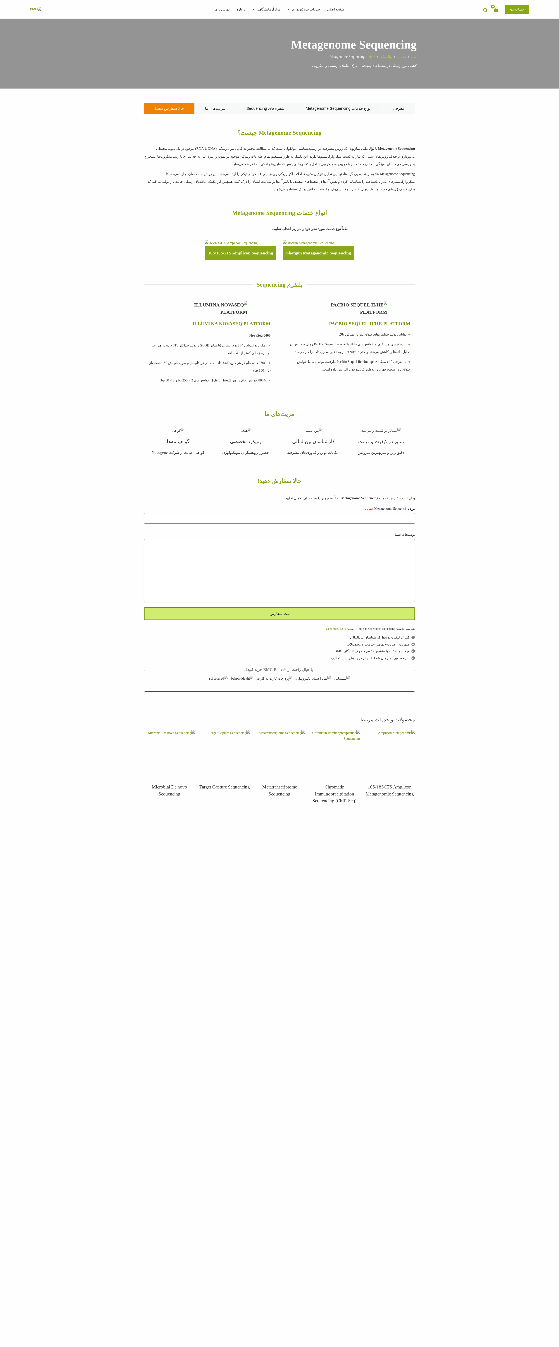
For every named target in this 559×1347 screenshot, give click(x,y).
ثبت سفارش (279, 613)
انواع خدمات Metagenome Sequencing (339, 108)
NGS (343, 628)
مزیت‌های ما (215, 108)
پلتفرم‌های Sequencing (265, 108)
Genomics (332, 628)
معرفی (398, 108)
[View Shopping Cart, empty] (496, 8)
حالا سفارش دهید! (169, 108)
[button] (517, 9)
